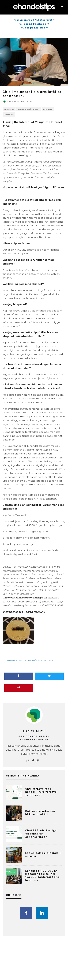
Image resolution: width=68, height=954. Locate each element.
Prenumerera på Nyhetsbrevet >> (34, 19)
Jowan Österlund (36, 660)
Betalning (9, 109)
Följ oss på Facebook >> (34, 23)
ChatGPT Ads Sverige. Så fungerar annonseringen (41, 833)
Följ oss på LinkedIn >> (34, 27)
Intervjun (9, 114)
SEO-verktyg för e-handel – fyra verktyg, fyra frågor (41, 791)
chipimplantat (14, 660)
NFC (52, 660)
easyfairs (13, 102)
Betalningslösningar (29, 109)
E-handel (47, 109)
